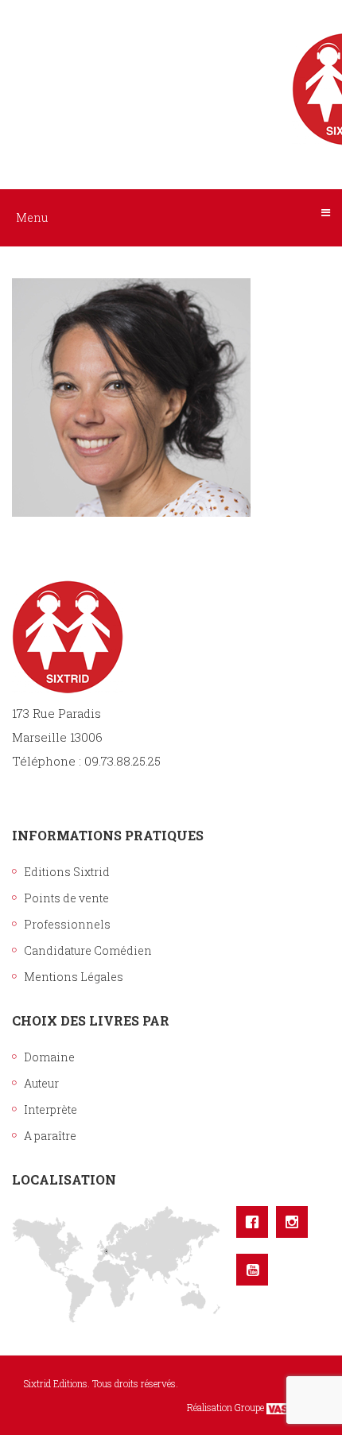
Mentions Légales (73, 976)
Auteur (41, 1083)
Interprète (50, 1109)
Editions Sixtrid (67, 871)
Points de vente (66, 898)
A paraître (50, 1135)
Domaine (49, 1057)
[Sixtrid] (171, 72)
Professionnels (67, 924)
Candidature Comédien (88, 950)
